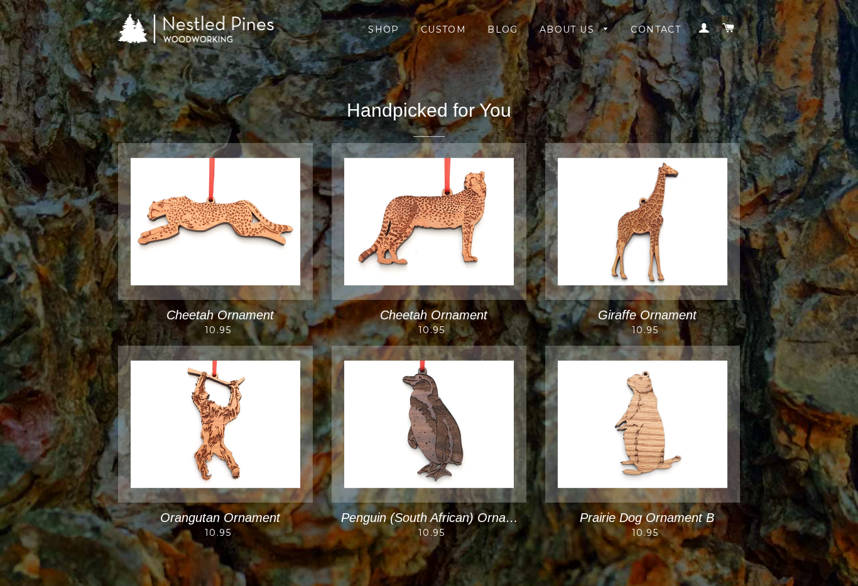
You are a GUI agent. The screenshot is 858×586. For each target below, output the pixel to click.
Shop (383, 29)
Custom (443, 29)
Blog (502, 29)
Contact (656, 29)
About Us (569, 29)
